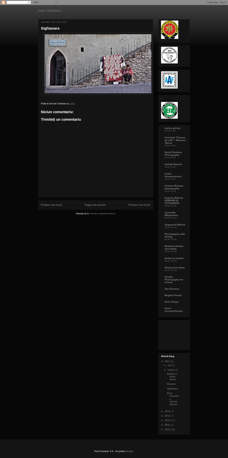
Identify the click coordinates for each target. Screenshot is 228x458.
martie (171, 370)
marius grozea (173, 128)
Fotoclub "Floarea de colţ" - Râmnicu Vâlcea (175, 140)
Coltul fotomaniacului (173, 175)
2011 (167, 424)
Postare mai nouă (51, 204)
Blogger (129, 451)
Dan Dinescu (172, 288)
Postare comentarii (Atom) (102, 213)
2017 (168, 361)
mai (170, 365)
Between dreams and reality (174, 247)
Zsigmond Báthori (175, 224)
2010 (168, 429)
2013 (168, 420)
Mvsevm (171, 384)
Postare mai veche (139, 204)
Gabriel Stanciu (173, 164)
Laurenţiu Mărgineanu (171, 213)
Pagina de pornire (95, 204)
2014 (168, 415)
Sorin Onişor (172, 301)
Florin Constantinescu (174, 309)
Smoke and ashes (175, 267)
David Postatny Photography (173, 153)
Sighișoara (172, 388)
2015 (168, 411)
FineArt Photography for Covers (174, 280)
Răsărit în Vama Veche (172, 377)
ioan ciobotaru (49, 10)
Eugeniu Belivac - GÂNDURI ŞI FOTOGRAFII (175, 200)
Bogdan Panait (173, 295)
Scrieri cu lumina (174, 258)
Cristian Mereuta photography (174, 187)
